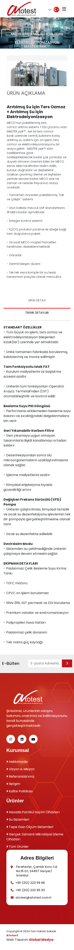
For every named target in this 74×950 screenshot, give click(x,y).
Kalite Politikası (20, 791)
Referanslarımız (21, 776)
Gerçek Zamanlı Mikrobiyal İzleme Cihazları (34, 837)
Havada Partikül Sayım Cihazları (34, 812)
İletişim (14, 783)
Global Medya (41, 939)
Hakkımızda (18, 761)
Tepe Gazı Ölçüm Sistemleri (30, 827)
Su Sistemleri (18, 819)
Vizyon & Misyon (21, 769)
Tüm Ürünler (18, 846)
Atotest (12, 935)
